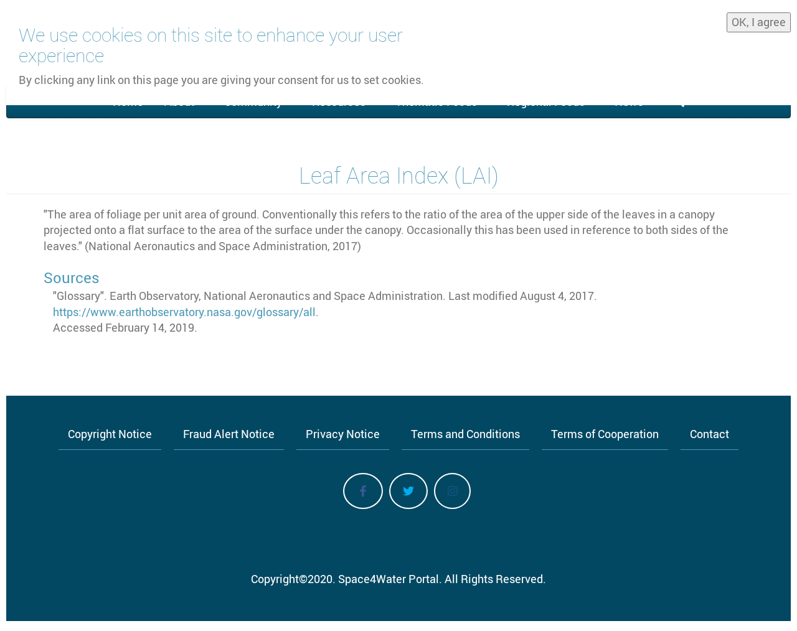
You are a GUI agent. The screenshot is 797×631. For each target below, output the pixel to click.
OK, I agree (759, 21)
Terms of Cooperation (605, 433)
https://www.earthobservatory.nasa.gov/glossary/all (184, 311)
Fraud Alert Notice (229, 433)
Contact (709, 433)
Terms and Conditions (465, 433)
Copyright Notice (110, 433)
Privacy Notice (343, 433)
